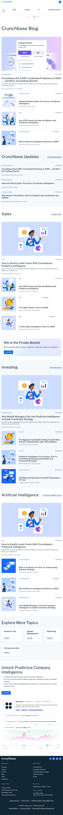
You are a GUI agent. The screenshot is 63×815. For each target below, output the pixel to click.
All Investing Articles (55, 367)
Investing (27, 9)
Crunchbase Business (39, 769)
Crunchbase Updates (54, 9)
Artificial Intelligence (24, 131)
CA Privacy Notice (25, 808)
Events (49, 786)
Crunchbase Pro (37, 767)
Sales (14, 9)
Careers (4, 769)
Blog (3, 774)
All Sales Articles (56, 214)
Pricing (35, 776)
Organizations (37, 786)
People (44, 786)
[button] (60, 2)
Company (4, 767)
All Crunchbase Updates (54, 157)
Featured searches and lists (9, 790)
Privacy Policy (25, 800)
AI (39, 9)
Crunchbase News (38, 793)
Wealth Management (7, 412)
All (3, 9)
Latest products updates (9, 795)
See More (6, 638)
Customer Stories (38, 774)
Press (3, 776)
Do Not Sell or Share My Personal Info (43, 808)
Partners (4, 772)
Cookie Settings (13, 808)
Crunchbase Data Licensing (41, 772)
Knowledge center (7, 792)
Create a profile (6, 787)
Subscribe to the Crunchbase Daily (43, 795)
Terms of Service (14, 800)
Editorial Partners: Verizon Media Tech (42, 800)
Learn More (8, 352)
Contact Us (5, 779)
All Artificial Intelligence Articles (51, 495)
